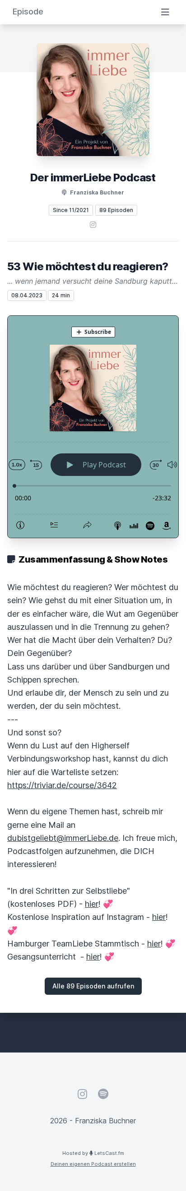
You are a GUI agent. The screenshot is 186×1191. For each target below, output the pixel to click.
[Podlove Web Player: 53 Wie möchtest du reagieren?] (93, 427)
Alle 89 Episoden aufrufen (93, 986)
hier (91, 904)
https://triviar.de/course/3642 (62, 785)
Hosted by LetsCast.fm (93, 1153)
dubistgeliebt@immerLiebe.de (62, 838)
